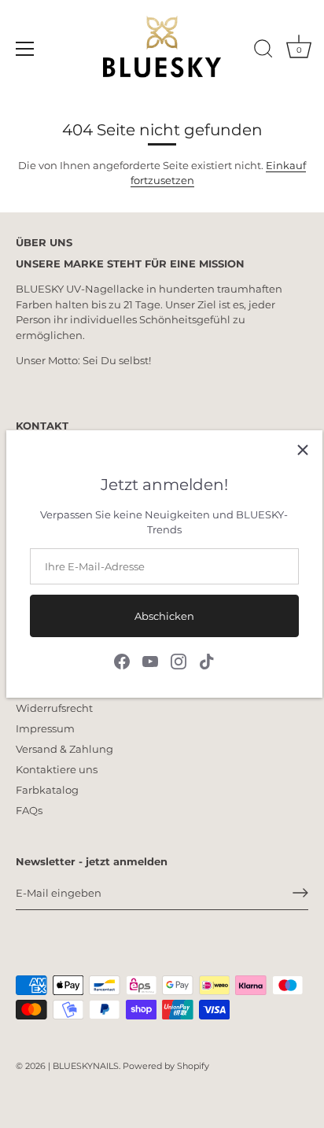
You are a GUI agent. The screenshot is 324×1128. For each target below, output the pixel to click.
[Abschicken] (300, 893)
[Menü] (25, 48)
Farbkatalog (47, 789)
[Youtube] (150, 660)
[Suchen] (263, 51)
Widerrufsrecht (54, 708)
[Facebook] (122, 660)
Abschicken (164, 616)
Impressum (45, 728)
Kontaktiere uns (57, 769)
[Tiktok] (207, 660)
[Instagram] (178, 660)
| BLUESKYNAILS (83, 1065)
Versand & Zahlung (64, 749)
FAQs (29, 810)
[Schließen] (302, 450)
